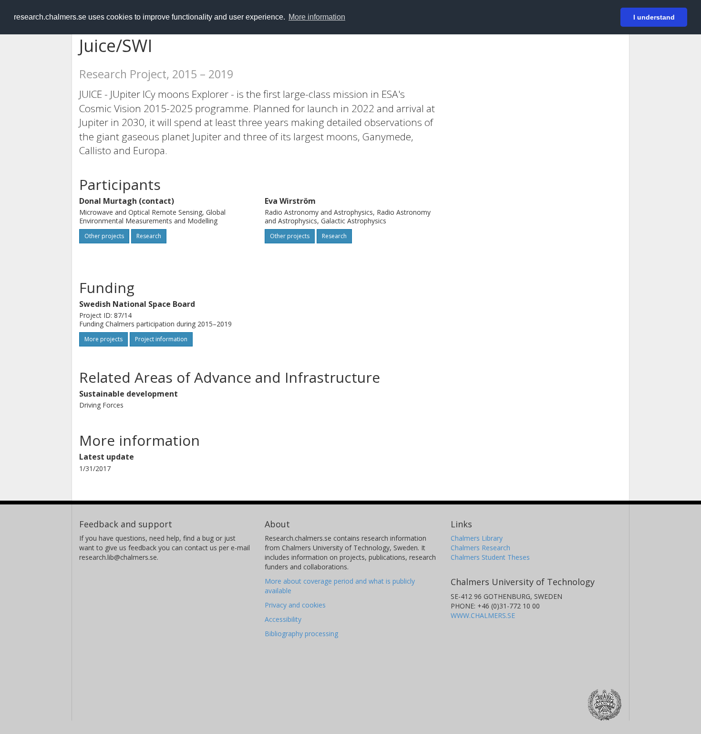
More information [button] (317, 17)
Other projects (104, 236)
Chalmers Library (477, 538)
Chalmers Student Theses (490, 557)
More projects (103, 339)
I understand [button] (654, 17)
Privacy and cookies (295, 604)
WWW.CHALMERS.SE (483, 615)
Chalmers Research (480, 547)
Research (148, 236)
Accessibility (283, 619)
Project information (161, 339)
